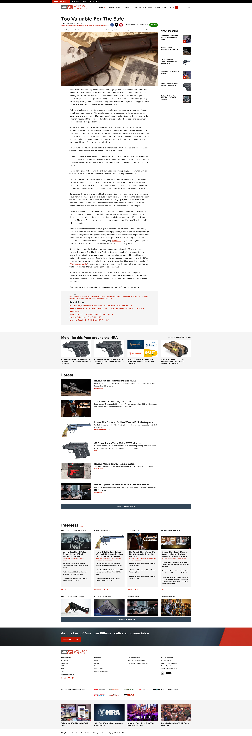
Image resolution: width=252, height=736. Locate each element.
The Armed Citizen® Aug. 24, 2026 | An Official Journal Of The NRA (142, 554)
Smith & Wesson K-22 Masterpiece (109, 559)
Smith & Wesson (113, 558)
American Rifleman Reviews (72, 596)
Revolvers (87, 25)
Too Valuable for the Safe (128, 297)
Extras (106, 25)
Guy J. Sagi (141, 297)
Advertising (64, 660)
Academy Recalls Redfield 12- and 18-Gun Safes (89, 320)
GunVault (103, 297)
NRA (184, 559)
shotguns (116, 297)
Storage (82, 298)
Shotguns (94, 25)
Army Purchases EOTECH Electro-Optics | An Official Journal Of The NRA (172, 361)
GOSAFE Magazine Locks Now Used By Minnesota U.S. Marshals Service (100, 305)
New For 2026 (114, 7)
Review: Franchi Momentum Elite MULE (115, 380)
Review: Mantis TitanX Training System (114, 464)
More (76, 376)
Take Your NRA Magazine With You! (74, 724)
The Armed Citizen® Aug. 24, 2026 (112, 401)
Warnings (95, 733)
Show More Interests (137, 619)
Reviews (126, 8)
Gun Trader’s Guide (78, 263)
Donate (84, 2)
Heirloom (109, 298)
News (101, 8)
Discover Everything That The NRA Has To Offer (140, 724)
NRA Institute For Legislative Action (138, 663)
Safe (86, 298)
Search (63, 671)
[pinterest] (121, 24)
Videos (96, 666)
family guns (78, 297)
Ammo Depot (179, 559)
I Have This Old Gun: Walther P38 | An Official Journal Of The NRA (75, 579)
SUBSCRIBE (71, 639)
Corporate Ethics (85, 733)
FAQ (62, 666)
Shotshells (79, 558)
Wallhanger (92, 298)
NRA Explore (131, 666)
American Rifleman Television (73, 530)
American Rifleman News (171, 530)
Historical (68, 25)
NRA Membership (166, 660)
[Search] (189, 7)
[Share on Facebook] (112, 24)
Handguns (80, 25)
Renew (78, 2)
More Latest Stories (134, 506)
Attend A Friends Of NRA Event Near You (175, 724)
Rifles (74, 25)
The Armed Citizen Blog (145, 558)
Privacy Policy (64, 733)
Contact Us (64, 663)
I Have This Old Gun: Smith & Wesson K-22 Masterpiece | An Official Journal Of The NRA (109, 554)
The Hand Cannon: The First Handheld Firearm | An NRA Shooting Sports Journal (109, 564)
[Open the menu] (176, 7)
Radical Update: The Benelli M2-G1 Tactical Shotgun (121, 484)
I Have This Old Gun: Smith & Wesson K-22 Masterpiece (123, 422)
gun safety (96, 297)
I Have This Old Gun (104, 430)
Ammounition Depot (168, 559)
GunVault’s (116, 240)
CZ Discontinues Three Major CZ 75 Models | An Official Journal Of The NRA (76, 361)
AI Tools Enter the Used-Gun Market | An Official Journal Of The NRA (140, 361)
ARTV (62, 589)
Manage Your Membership (169, 669)
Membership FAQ (166, 666)
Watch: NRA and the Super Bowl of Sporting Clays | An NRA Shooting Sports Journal (75, 565)
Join (73, 2)
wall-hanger (101, 298)
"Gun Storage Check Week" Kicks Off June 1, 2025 (91, 314)
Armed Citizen (160, 7)
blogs (71, 297)
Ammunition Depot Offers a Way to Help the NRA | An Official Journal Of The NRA (174, 554)
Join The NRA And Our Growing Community (108, 724)
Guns (100, 492)
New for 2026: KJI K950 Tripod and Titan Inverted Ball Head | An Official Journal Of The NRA (175, 564)
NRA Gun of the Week (143, 7)
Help (62, 669)
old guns (110, 297)
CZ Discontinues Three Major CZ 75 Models (117, 443)
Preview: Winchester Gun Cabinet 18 (85, 317)
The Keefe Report (168, 596)
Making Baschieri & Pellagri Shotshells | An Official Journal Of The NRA (75, 554)
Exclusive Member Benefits (169, 663)
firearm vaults (87, 297)
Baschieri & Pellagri (69, 558)
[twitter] (116, 24)
